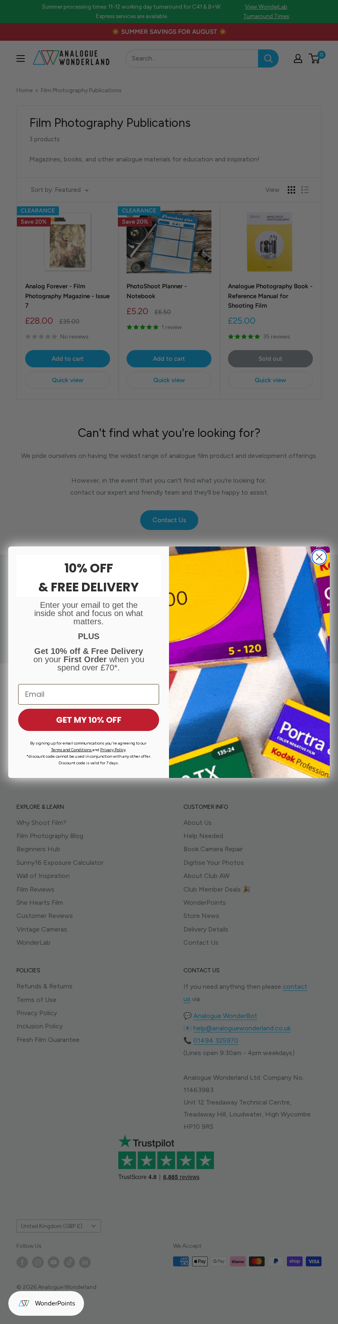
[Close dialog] (319, 557)
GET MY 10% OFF (89, 720)
